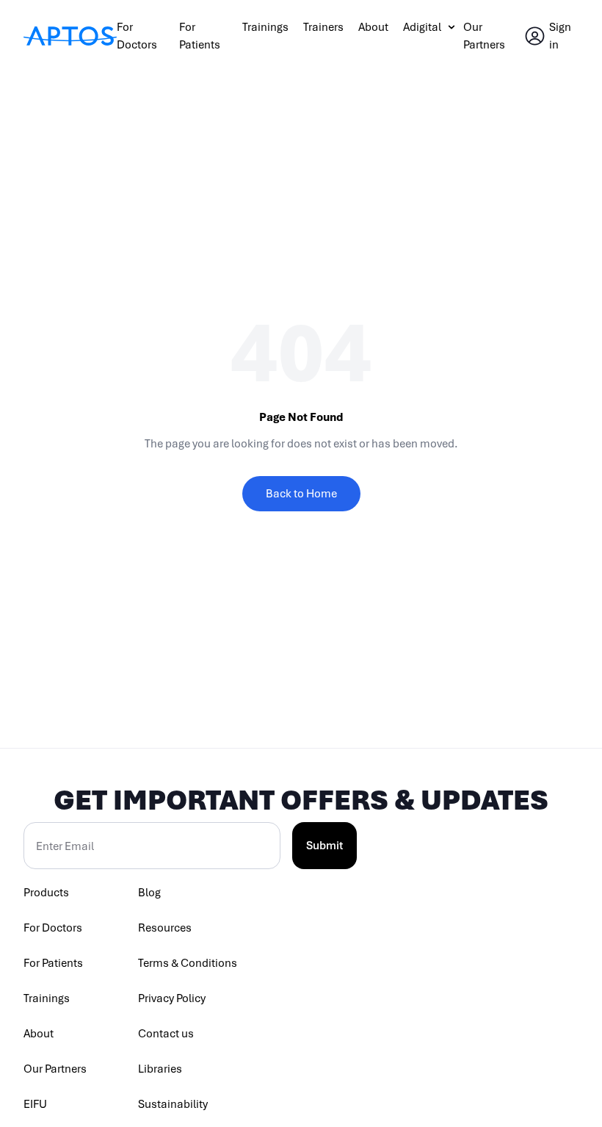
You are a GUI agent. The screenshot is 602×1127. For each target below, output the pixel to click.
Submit (324, 845)
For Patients (53, 963)
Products (46, 892)
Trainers (323, 27)
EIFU (35, 1104)
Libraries (160, 1069)
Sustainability (173, 1104)
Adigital (422, 27)
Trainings (265, 27)
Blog (149, 892)
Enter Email (65, 846)
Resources (165, 928)
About (373, 27)
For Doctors (52, 928)
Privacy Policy (172, 998)
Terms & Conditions (187, 963)
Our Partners (55, 1069)
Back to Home (301, 493)
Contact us (166, 1033)
